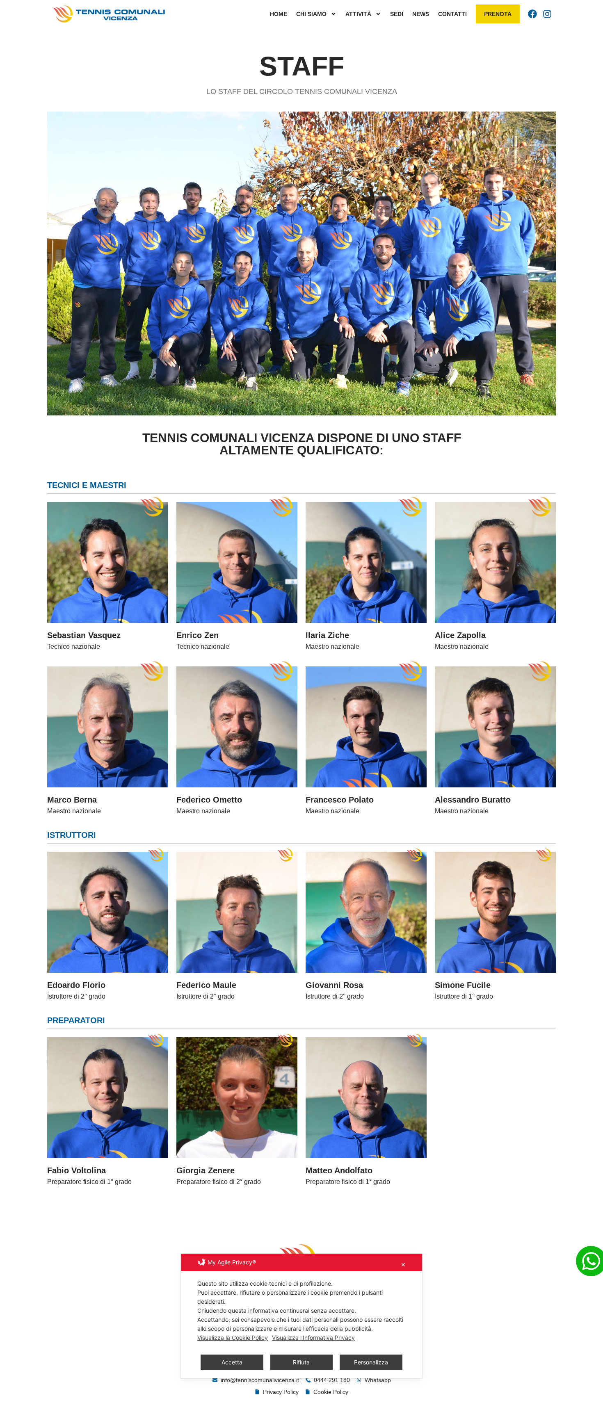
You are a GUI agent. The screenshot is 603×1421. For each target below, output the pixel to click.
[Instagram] (547, 13)
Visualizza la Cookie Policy (232, 1337)
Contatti (452, 14)
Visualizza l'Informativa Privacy (313, 1337)
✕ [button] (403, 1264)
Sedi (396, 14)
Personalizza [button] (371, 1362)
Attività (358, 14)
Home (278, 14)
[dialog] (301, 1316)
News (420, 14)
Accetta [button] (232, 1362)
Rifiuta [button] (301, 1362)
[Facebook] (532, 13)
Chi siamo (311, 14)
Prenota (498, 14)
